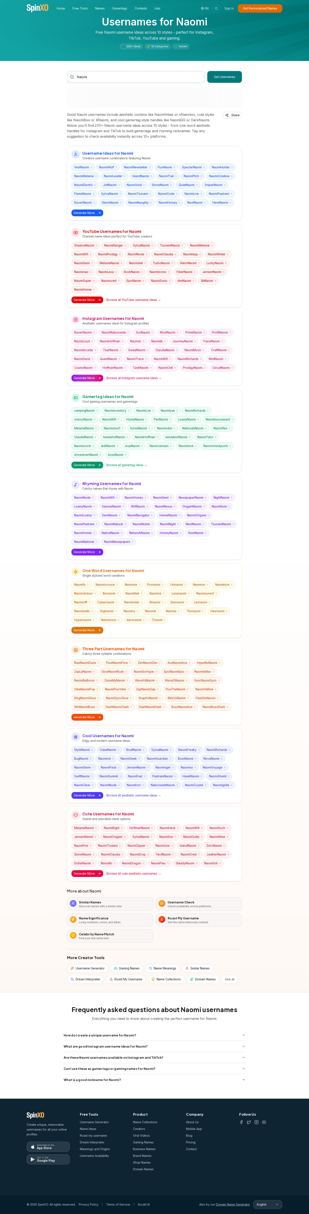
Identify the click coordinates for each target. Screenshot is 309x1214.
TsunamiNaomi (170, 245)
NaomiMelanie (84, 176)
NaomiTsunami (138, 193)
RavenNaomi (83, 202)
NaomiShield (217, 776)
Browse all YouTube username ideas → (134, 300)
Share (235, 115)
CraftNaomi (219, 350)
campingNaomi (84, 410)
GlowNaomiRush (113, 671)
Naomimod (186, 446)
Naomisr (135, 341)
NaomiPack (108, 767)
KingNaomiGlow (85, 698)
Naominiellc (82, 611)
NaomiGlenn (82, 767)
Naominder (131, 602)
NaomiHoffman (110, 341)
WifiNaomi (138, 506)
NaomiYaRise (204, 689)
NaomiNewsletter (136, 167)
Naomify (80, 584)
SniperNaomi (213, 185)
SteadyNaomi (185, 863)
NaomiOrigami (196, 515)
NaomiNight (168, 524)
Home (61, 8)
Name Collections (145, 1122)
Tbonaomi (193, 611)
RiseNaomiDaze (85, 662)
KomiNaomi (195, 533)
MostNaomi (167, 332)
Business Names (144, 1149)
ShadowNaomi (84, 245)
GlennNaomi (110, 202)
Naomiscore (82, 446)
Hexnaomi (217, 611)
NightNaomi (221, 497)
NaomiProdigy (108, 254)
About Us (192, 1122)
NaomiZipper (136, 845)
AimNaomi (184, 280)
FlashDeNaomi (205, 698)
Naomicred (108, 280)
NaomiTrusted (108, 845)
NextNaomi (194, 202)
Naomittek (132, 593)
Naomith (106, 863)
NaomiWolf (106, 167)
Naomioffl (80, 602)
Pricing (190, 1142)
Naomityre (222, 584)
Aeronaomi (134, 620)
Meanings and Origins (95, 1149)
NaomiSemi (82, 263)
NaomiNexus (163, 506)
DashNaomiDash (150, 707)
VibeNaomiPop (84, 689)
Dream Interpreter (92, 1142)
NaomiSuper (82, 280)
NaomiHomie (83, 289)
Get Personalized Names (260, 8)
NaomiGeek (129, 758)
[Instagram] (256, 1122)
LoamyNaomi (187, 419)
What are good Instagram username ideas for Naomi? (106, 1046)
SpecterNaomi (192, 167)
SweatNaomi (136, 350)
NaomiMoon (193, 350)
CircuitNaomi (221, 367)
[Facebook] (241, 1122)
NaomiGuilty (191, 836)
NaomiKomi (219, 506)
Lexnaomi (200, 602)
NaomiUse (163, 845)
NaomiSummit (109, 776)
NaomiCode (166, 193)
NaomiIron (134, 785)
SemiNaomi (109, 515)
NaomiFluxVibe (115, 689)
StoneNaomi (160, 185)
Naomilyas (168, 410)
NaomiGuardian (157, 758)
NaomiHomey (168, 202)
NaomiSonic (159, 280)
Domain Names (143, 1169)
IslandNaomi (140, 176)
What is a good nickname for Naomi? (92, 1080)
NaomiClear (82, 785)
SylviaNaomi (109, 193)
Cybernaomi (105, 602)
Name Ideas (88, 1129)
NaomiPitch (191, 176)
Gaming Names (143, 1142)
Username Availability (94, 1155)
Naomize (131, 584)
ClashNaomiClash (117, 707)
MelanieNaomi (109, 263)
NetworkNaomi (139, 533)
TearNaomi (110, 350)
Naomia (171, 611)
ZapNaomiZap (146, 689)
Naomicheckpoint (215, 446)
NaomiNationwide (114, 332)
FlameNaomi (82, 193)
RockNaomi (132, 272)
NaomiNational (84, 541)
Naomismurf (112, 428)
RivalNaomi (133, 749)
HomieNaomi (135, 419)
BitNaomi (207, 280)
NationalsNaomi (192, 428)
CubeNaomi (108, 749)
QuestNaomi (108, 359)
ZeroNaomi (214, 845)
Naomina (187, 767)
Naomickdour (83, 593)
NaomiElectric (83, 185)
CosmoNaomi (83, 367)
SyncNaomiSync (205, 680)
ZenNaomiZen (147, 662)
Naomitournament (218, 419)
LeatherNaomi (216, 854)
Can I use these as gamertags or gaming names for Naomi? (110, 1068)
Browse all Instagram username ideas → (134, 378)
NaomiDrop (138, 854)
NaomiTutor (205, 437)
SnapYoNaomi (148, 698)
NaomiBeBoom (84, 680)
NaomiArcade (83, 350)
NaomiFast (135, 776)
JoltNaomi (110, 185)
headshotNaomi (114, 437)
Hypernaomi (82, 620)
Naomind (104, 758)
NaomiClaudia (163, 254)
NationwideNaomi (163, 785)
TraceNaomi (211, 341)
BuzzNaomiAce (182, 707)
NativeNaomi (110, 533)
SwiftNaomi (82, 776)
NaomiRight (111, 828)
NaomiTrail (166, 176)
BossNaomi (185, 758)
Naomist (150, 611)
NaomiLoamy (83, 515)
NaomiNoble (141, 524)
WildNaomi (216, 359)
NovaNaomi (211, 758)
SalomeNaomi (111, 506)
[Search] (216, 8)
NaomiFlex (158, 863)
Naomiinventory (115, 410)
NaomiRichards (188, 359)
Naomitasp (190, 254)
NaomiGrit (211, 863)
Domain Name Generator (233, 1204)
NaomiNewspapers (117, 541)
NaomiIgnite (221, 785)
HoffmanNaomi (113, 367)
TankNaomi (140, 367)
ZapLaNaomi (82, 671)
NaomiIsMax (202, 671)
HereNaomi (220, 202)
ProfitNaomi (220, 332)
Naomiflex (220, 428)
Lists (157, 8)
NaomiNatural (113, 524)
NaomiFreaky (187, 749)
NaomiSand (82, 359)
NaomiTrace (135, 359)
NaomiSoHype (144, 671)
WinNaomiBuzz (84, 707)
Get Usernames (224, 77)
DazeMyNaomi (115, 680)
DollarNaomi (82, 863)
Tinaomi (157, 620)
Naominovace (105, 584)
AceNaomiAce (177, 662)
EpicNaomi (134, 280)
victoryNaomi (83, 419)
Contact (191, 1149)
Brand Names (142, 1155)
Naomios (155, 593)
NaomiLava (106, 272)
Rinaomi (154, 602)
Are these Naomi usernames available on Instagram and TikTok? (113, 1057)
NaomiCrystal (194, 785)
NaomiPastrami (219, 193)
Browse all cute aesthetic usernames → (134, 873)
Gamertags (119, 8)
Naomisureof (205, 593)
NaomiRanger (113, 245)
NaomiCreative (219, 176)
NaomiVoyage (212, 767)
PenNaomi (161, 419)
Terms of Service (118, 1204)
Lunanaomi (179, 593)
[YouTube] (264, 1122)
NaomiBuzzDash (214, 707)
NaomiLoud (82, 341)
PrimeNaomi (193, 332)
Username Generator (94, 1122)
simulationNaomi (176, 437)
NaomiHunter (221, 167)
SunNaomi (143, 332)
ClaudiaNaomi (165, 350)
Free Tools (80, 8)
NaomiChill (165, 367)
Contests (141, 8)
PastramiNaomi (162, 776)
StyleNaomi (82, 749)
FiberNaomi (184, 272)
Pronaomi (153, 584)
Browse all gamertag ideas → (127, 465)
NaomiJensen (159, 446)
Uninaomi (176, 584)
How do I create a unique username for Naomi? (100, 1035)
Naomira (129, 611)
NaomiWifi (81, 254)
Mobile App (194, 1129)
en (207, 8)
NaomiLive (192, 193)
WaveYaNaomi (145, 680)
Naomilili (156, 341)
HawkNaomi (191, 776)
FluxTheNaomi (175, 689)
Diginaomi (107, 611)
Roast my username (93, 1135)
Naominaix (81, 272)
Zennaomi (177, 602)
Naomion (199, 584)
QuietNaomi (187, 185)
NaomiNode (136, 254)
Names (100, 8)
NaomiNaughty (138, 202)
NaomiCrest (189, 854)
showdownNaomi (86, 454)
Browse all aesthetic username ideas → (134, 795)
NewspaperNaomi (191, 497)
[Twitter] (249, 1122)
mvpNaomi (132, 446)
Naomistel (136, 263)
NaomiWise (217, 836)
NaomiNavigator (138, 515)
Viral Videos (141, 1135)
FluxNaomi (165, 167)
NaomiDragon (131, 863)
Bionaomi (109, 593)
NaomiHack (168, 828)
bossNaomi (115, 454)
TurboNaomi (161, 263)
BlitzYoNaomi (177, 698)
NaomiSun (166, 836)
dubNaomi (108, 446)
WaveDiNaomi (174, 680)
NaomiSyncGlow (117, 698)
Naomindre (164, 428)
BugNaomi (81, 758)
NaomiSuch (217, 828)
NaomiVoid (134, 185)
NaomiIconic (158, 272)
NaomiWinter (217, 254)
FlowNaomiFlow (117, 662)
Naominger (163, 767)
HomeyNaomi (169, 533)
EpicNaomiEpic (174, 671)
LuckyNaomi (215, 263)
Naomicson (108, 620)
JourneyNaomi (183, 341)
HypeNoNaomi (207, 662)
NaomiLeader (113, 176)
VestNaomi (81, 167)
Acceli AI (144, 1204)
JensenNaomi (211, 272)
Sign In (229, 8)
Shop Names (142, 1162)
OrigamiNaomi (192, 506)
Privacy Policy (88, 1204)
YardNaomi (163, 854)
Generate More (84, 213)
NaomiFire (81, 845)
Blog (189, 1135)
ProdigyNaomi (192, 367)
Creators (139, 1129)
